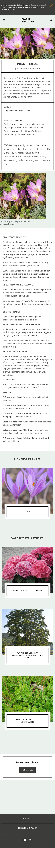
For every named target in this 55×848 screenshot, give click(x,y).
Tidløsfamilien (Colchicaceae (16, 110)
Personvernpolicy (27, 828)
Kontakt (27, 818)
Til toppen (27, 764)
